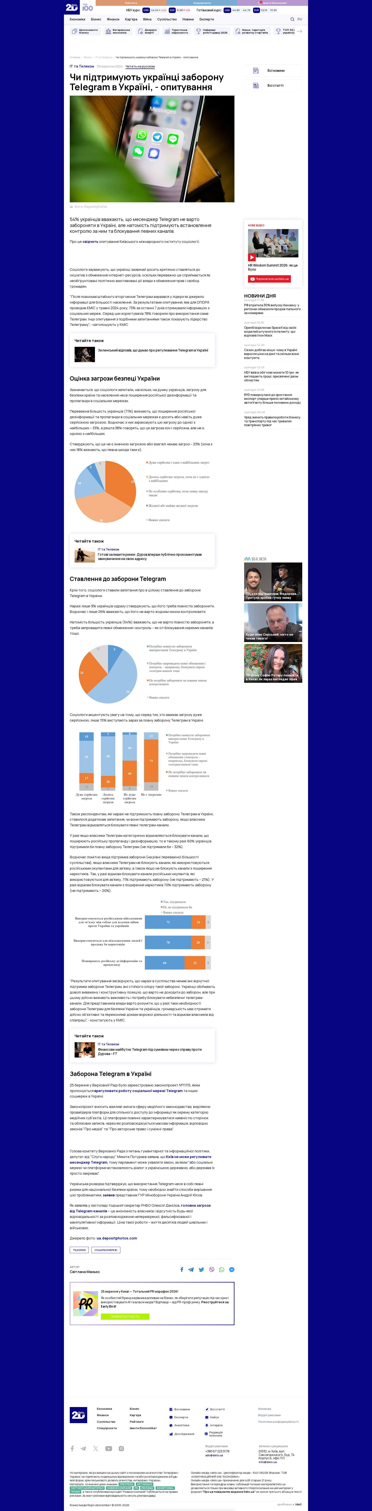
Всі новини (276, 70)
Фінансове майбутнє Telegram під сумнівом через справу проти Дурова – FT (150, 1051)
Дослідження (184, 1434)
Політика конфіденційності (278, 1422)
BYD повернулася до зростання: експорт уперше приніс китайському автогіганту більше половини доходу (272, 399)
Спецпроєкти (202, 3)
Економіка (77, 19)
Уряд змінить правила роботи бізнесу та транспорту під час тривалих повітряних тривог (272, 421)
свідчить (90, 241)
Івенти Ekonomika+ (143, 1428)
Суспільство (167, 19)
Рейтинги (131, 3)
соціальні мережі (106, 1250)
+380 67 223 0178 (217, 1451)
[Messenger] (232, 1270)
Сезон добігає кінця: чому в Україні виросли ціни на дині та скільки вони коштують (271, 354)
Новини (188, 19)
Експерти (207, 19)
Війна (147, 19)
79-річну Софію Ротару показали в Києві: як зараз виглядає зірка (272, 677)
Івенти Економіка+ (272, 3)
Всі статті (275, 85)
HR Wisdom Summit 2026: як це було (273, 267)
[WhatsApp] (222, 1270)
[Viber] (211, 1270)
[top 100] (88, 7)
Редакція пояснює (216, 1434)
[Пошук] (292, 19)
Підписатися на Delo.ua (272, 279)
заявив (109, 1195)
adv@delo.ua (214, 1455)
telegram (79, 1250)
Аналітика (181, 1425)
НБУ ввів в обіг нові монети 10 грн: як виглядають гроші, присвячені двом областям (271, 376)
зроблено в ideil (289, 1504)
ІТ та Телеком (82, 66)
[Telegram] (191, 1269)
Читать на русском (140, 66)
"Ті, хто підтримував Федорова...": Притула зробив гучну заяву (273, 596)
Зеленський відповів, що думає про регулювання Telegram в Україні (153, 350)
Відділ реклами (269, 1415)
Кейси (214, 1417)
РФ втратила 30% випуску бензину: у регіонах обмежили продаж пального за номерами (272, 309)
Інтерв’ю (216, 1425)
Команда (264, 1409)
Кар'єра (131, 19)
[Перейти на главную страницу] (72, 7)
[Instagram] (121, 1448)
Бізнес (96, 19)
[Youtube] (109, 1448)
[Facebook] (181, 1269)
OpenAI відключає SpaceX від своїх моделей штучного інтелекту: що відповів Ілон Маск (270, 331)
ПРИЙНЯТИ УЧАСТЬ (125, 1317)
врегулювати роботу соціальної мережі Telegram (138, 1090)
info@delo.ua (268, 1462)
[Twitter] (201, 1269)
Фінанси (113, 19)
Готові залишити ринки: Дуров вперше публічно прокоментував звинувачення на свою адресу (150, 556)
